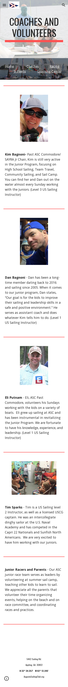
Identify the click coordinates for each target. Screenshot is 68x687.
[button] (4, 5)
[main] (34, 29)
